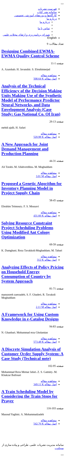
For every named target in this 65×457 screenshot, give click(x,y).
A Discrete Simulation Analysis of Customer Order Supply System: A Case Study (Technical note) (32, 354)
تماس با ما (44, 28)
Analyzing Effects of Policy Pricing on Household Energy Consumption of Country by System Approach (32, 274)
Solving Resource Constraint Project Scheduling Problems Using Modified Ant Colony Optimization (27, 230)
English (52, 37)
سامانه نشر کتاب (47, 12)
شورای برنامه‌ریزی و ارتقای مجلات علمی (26, 34)
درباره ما (52, 18)
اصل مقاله (45, 78)
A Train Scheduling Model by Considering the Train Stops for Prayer (29, 396)
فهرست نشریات (47, 8)
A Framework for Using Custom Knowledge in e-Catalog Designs (30, 316)
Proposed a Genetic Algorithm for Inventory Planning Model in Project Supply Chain (31, 188)
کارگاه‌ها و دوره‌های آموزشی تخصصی (35, 15)
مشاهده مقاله (49, 75)
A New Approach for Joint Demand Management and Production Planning (24, 149)
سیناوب (59, 448)
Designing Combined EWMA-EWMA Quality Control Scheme (30, 53)
